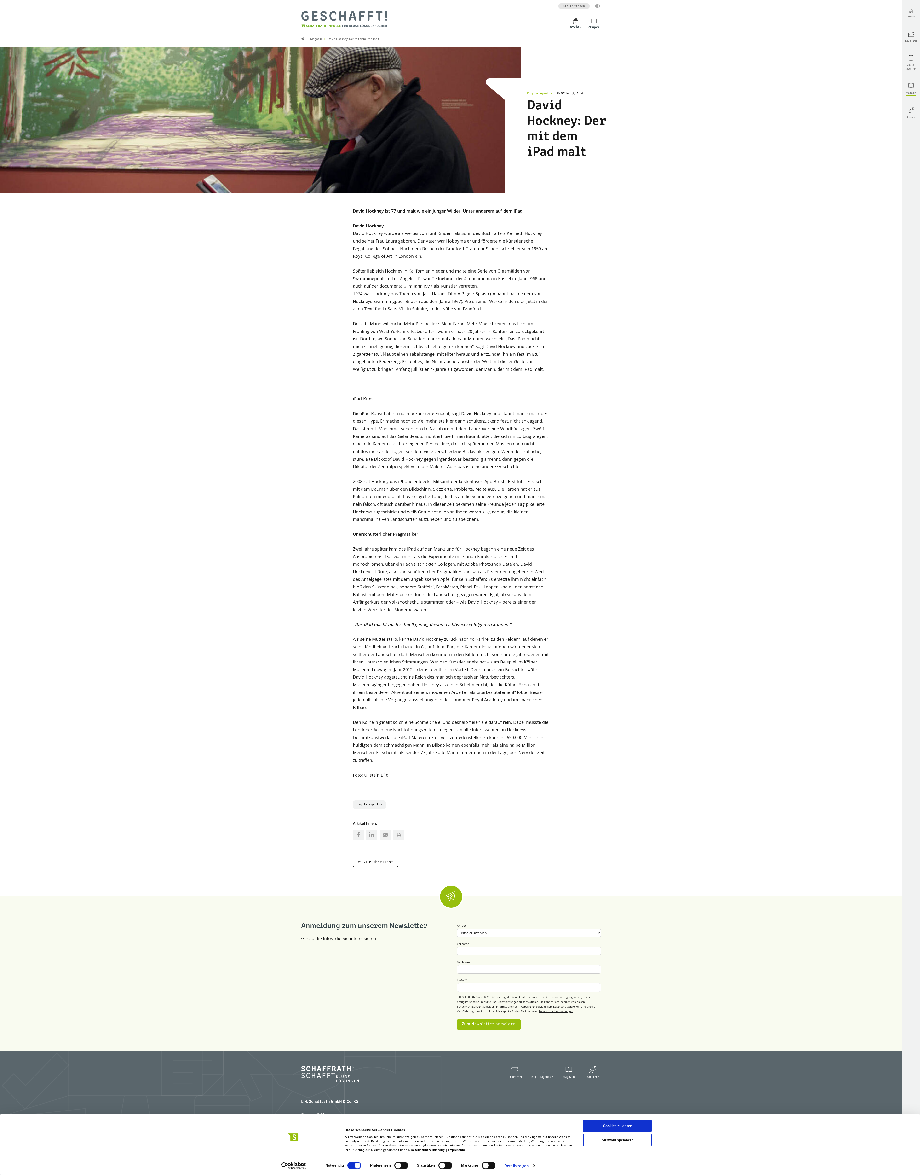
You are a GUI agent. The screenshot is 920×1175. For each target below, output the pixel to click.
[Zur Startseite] (344, 19)
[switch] (401, 1165)
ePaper (594, 27)
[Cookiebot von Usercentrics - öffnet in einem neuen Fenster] (294, 1165)
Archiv (575, 27)
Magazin (569, 1077)
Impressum (456, 1150)
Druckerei (515, 1077)
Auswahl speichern (617, 1140)
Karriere (592, 1077)
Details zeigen (516, 1165)
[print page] (398, 835)
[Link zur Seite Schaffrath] (302, 38)
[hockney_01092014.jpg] (260, 120)
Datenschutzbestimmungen (556, 1011)
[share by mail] (385, 835)
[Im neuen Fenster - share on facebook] (358, 835)
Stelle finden (574, 6)
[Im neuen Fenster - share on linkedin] (371, 835)
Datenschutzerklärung (428, 1150)
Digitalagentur (369, 804)
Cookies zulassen (617, 1126)
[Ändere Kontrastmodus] (597, 6)
